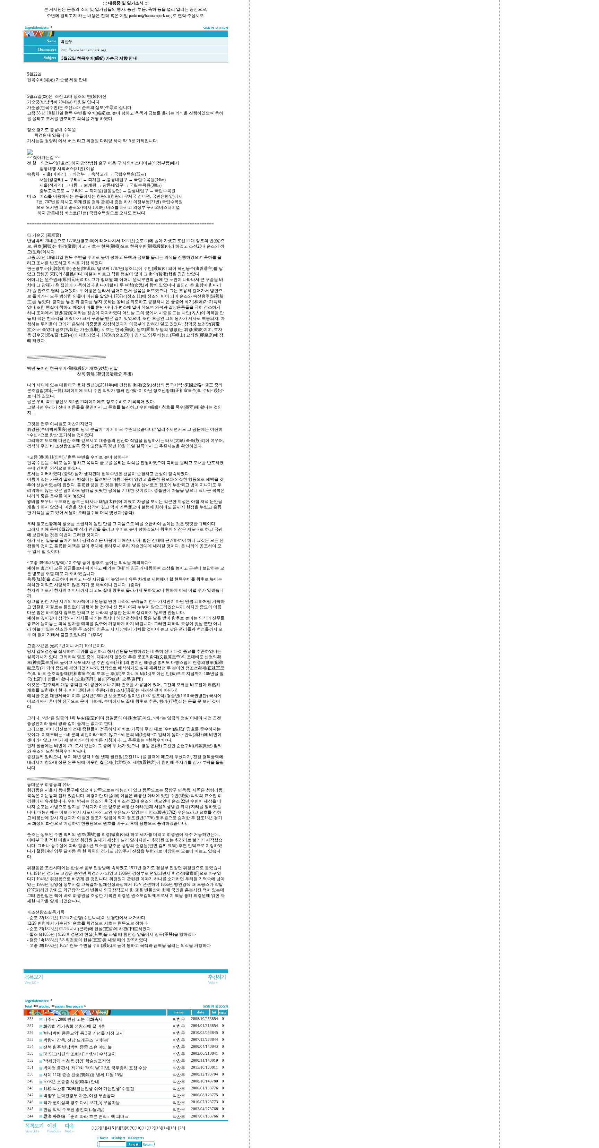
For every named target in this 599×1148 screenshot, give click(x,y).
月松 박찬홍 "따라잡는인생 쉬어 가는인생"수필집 (88, 1088)
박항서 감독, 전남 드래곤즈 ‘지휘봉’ (76, 1040)
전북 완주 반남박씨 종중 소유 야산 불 (77, 1047)
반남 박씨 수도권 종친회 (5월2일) (73, 1109)
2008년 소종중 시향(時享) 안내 (71, 1081)
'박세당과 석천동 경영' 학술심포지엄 (76, 1061)
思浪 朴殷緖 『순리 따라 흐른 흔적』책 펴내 (83, 1116)
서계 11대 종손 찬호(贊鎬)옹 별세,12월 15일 (83, 1074)
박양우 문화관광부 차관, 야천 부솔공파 (79, 1095)
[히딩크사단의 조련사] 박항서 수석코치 (79, 1054)
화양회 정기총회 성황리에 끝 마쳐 (74, 1026)
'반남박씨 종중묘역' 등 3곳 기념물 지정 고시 (83, 1033)
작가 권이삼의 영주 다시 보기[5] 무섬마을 (81, 1102)
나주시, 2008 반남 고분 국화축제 (73, 1019)
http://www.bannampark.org (83, 50)
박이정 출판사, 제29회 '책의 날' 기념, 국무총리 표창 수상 (95, 1067)
